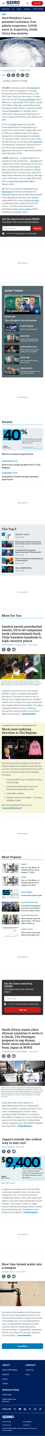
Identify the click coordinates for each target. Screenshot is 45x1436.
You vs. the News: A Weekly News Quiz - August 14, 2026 (30, 882)
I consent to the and (21, 233)
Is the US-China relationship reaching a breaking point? (29, 340)
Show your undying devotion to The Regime (19, 731)
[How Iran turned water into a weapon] (22, 1293)
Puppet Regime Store (29, 725)
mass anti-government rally (20, 181)
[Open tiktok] (40, 1409)
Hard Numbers (26, 892)
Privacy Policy (20, 233)
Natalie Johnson (21, 645)
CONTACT (31, 1365)
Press (28, 1374)
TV (13, 9)
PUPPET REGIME (38, 9)
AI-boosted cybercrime (31, 895)
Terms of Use (32, 233)
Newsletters (6, 9)
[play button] (22, 304)
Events (4, 1379)
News (4, 14)
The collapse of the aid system (21, 320)
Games (23, 864)
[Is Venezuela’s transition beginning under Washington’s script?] (7, 552)
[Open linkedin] (25, 1409)
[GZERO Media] (16, 3)
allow (13, 124)
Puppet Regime (26, 326)
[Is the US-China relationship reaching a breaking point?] (12, 338)
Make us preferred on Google (16, 81)
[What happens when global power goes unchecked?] (12, 349)
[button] (37, 3)
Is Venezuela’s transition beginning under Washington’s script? (28, 552)
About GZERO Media (23, 568)
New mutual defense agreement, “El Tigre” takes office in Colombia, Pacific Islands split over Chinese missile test (31, 924)
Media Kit (5, 1374)
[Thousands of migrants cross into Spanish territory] (12, 370)
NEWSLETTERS (10, 1389)
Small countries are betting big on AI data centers (29, 559)
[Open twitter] (14, 1409)
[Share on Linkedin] (18, 75)
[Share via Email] (27, 75)
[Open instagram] (35, 1409)
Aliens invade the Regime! (28, 329)
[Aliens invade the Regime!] (12, 327)
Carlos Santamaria (10, 70)
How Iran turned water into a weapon (22, 1266)
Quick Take (25, 336)
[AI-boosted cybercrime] (10, 893)
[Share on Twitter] (13, 75)
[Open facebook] (30, 1409)
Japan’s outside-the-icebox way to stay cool (22, 1141)
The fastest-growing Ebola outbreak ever (30, 933)
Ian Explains (10, 317)
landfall (34, 88)
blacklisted (7, 191)
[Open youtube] (19, 1409)
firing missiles (32, 200)
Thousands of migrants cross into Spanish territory (30, 372)
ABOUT (6, 1365)
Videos (19, 9)
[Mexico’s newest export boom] (22, 439)
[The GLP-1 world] (7, 535)
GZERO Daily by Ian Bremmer (9, 1400)
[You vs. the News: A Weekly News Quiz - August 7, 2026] (10, 868)
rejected (37, 142)
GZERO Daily (6, 1395)
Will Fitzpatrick (9, 645)
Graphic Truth (27, 929)
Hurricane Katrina (27, 99)
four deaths (14, 111)
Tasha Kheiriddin (21, 1051)
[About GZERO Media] (7, 569)
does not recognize (22, 209)
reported (34, 161)
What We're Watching (29, 902)
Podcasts (27, 9)
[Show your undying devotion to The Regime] (22, 747)
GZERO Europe (26, 368)
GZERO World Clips (28, 347)
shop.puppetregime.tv (12, 808)
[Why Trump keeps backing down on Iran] (12, 359)
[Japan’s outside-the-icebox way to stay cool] (22, 1168)
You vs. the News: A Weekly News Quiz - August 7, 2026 (30, 869)
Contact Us (29, 1370)
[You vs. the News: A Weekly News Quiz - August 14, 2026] (10, 881)
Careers (5, 1383)
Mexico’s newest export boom (17, 454)
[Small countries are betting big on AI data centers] (7, 560)
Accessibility (27, 1422)
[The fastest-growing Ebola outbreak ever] (10, 932)
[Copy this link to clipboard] (22, 75)
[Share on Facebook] (8, 75)
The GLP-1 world (22, 534)
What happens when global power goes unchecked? (29, 350)
